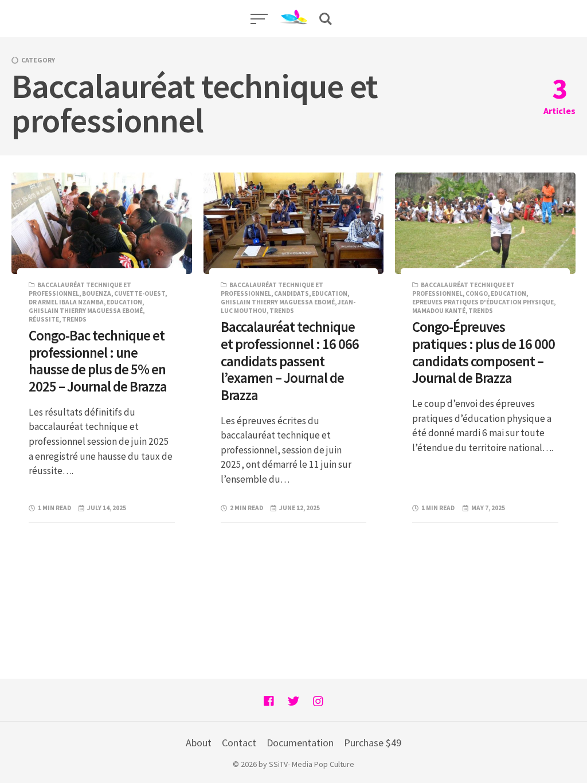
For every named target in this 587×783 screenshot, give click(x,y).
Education (124, 302)
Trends (74, 319)
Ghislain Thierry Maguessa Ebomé (86, 311)
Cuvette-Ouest (139, 293)
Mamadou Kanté (438, 311)
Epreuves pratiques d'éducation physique (483, 302)
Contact (239, 742)
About (199, 742)
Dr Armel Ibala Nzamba (66, 302)
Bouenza (96, 293)
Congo (476, 293)
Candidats (291, 293)
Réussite (44, 319)
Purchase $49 (372, 742)
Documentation (300, 742)
